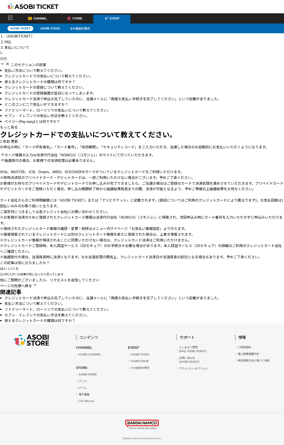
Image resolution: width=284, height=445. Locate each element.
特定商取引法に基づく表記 (254, 360)
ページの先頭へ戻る (16, 285)
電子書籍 (84, 394)
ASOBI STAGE (50, 28)
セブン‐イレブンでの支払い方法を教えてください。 (46, 115)
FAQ (7, 41)
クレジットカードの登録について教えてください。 (45, 87)
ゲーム (83, 387)
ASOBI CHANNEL (90, 354)
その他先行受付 (80, 28)
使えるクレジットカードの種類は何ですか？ (39, 81)
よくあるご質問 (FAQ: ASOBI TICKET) (192, 349)
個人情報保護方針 (248, 353)
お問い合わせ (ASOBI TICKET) (189, 359)
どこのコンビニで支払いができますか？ (36, 104)
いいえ (13, 268)
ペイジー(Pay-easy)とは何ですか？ (32, 121)
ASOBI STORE (88, 374)
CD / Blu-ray (86, 401)
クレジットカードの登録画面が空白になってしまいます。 (50, 93)
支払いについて (16, 47)
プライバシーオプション (193, 368)
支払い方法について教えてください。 (34, 70)
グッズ (83, 381)
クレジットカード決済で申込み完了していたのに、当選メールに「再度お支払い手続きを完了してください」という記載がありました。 (112, 98)
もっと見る (9, 127)
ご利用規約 (244, 347)
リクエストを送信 (64, 279)
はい (3, 268)
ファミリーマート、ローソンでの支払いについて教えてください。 (57, 110)
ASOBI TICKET (140, 354)
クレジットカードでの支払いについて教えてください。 (48, 75)
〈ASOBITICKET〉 (19, 36)
